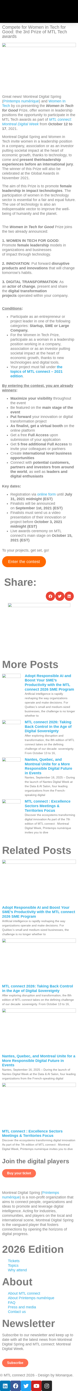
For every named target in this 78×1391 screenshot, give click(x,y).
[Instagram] (47, 1386)
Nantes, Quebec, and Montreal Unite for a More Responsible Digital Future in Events (48, 766)
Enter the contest (24, 561)
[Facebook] (15, 1386)
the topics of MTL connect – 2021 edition (36, 371)
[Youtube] (36, 1386)
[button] (73, 11)
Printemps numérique (21, 101)
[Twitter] (26, 1386)
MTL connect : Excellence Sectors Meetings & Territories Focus (48, 805)
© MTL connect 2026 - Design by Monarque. (36, 1375)
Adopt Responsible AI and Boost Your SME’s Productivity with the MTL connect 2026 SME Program (49, 682)
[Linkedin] (5, 1386)
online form (46, 494)
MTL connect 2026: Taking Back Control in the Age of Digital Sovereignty (48, 726)
